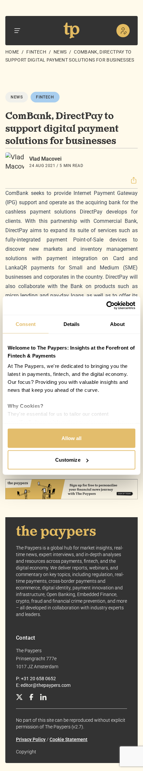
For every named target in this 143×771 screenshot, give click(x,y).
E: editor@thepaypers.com (43, 685)
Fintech (36, 52)
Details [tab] (72, 324)
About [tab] (117, 324)
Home (12, 52)
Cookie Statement (68, 739)
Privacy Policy (31, 739)
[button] (134, 180)
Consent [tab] (26, 324)
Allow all (72, 438)
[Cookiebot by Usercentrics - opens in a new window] (106, 305)
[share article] (134, 180)
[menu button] (17, 31)
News (60, 52)
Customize (67, 460)
